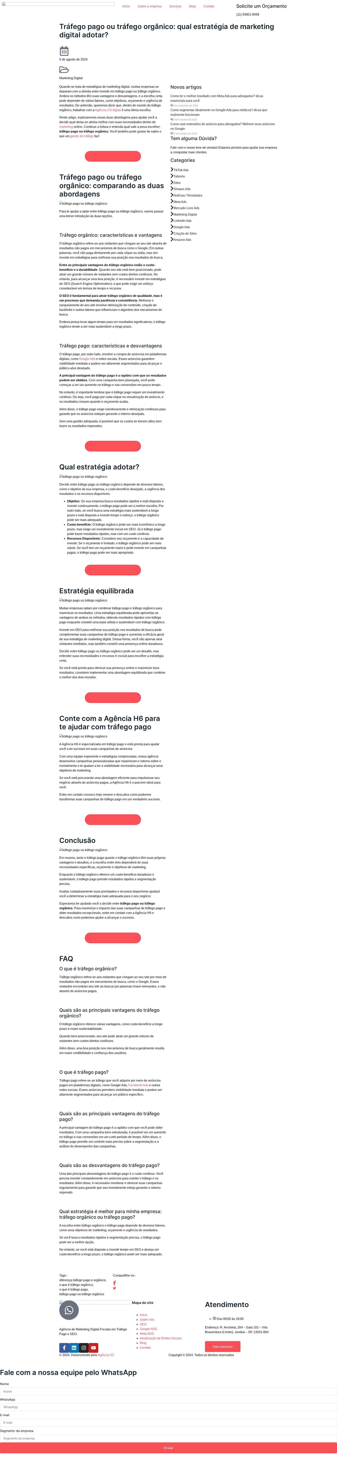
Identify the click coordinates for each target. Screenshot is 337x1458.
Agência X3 (106, 1355)
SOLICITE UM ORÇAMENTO (113, 156)
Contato (208, 6)
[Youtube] (93, 1348)
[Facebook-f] (64, 1348)
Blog (192, 6)
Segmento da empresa (16, 1431)
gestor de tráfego (82, 136)
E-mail (4, 1415)
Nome (4, 1384)
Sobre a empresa (149, 6)
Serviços (175, 6)
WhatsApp (7, 1399)
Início (126, 6)
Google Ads (87, 358)
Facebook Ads (138, 1085)
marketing (66, 126)
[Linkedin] (74, 1348)
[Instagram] (84, 1348)
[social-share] (140, 1283)
